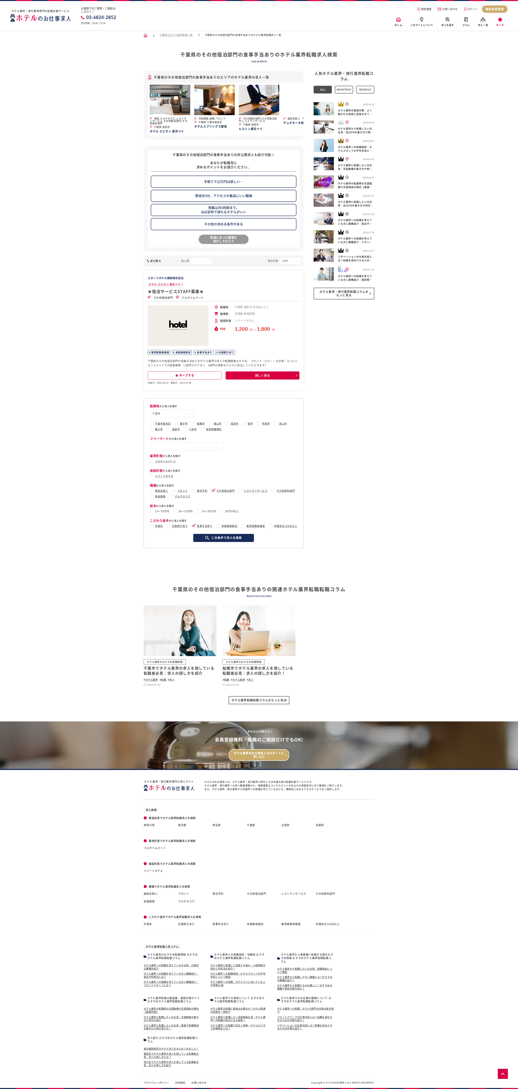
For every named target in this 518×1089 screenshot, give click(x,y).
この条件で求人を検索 (226, 537)
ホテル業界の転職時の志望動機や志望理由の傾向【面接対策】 (171, 1010)
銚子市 (184, 423)
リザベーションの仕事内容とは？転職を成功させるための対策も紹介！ (304, 1027)
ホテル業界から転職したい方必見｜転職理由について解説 (304, 970)
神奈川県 (149, 825)
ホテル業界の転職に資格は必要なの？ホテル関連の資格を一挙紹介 (237, 1010)
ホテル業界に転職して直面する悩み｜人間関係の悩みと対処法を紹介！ (237, 967)
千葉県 (251, 825)
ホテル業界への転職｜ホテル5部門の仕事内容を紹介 (305, 1010)
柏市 (250, 423)
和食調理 (160, 496)
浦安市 (176, 429)
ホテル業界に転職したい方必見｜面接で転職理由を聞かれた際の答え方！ (171, 1027)
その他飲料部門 (286, 491)
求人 (171, 680)
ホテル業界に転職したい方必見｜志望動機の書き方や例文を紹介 (171, 1019)
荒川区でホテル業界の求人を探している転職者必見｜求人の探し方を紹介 (171, 1064)
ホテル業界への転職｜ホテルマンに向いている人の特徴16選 (237, 983)
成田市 (235, 423)
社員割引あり (226, 352)
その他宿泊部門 (163, 297)
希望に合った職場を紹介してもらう (223, 239)
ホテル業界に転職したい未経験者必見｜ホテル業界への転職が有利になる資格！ (237, 1019)
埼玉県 (216, 825)
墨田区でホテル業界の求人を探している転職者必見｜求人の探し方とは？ (171, 1055)
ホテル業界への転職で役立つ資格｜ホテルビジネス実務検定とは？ (237, 1027)
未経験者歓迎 (183, 352)
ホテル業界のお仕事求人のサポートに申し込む (259, 755)
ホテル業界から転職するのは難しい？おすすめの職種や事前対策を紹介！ (304, 987)
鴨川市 (159, 429)
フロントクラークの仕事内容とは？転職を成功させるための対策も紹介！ (304, 1019)
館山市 (218, 423)
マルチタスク (182, 496)
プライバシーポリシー (156, 1083)
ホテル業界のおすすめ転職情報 (165, 662)
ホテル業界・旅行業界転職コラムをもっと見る (344, 293)
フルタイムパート (192, 297)
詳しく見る (262, 375)
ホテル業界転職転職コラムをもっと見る (259, 700)
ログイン (472, 9)
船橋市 (201, 423)
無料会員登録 (495, 9)
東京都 (182, 825)
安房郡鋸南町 (214, 429)
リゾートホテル (164, 476)
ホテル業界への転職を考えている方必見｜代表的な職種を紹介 (171, 967)
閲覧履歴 (426, 9)
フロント (182, 491)
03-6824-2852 (101, 17)
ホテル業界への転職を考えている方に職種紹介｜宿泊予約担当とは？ (171, 975)
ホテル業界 (151, 680)
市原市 (266, 423)
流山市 (283, 423)
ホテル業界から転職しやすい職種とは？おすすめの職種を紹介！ (304, 979)
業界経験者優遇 (160, 352)
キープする (186, 375)
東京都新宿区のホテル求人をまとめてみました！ (171, 1049)
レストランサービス (255, 491)
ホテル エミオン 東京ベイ (164, 284)
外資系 (159, 526)
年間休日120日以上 (285, 526)
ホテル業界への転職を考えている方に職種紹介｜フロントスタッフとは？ (171, 983)
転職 (163, 680)
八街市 (193, 429)
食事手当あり (204, 352)
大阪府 (285, 825)
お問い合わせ (450, 9)
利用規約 (180, 1083)
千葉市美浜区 (163, 423)
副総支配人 (161, 491)
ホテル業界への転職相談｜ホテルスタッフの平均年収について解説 (237, 975)
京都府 (320, 825)
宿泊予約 (202, 491)
